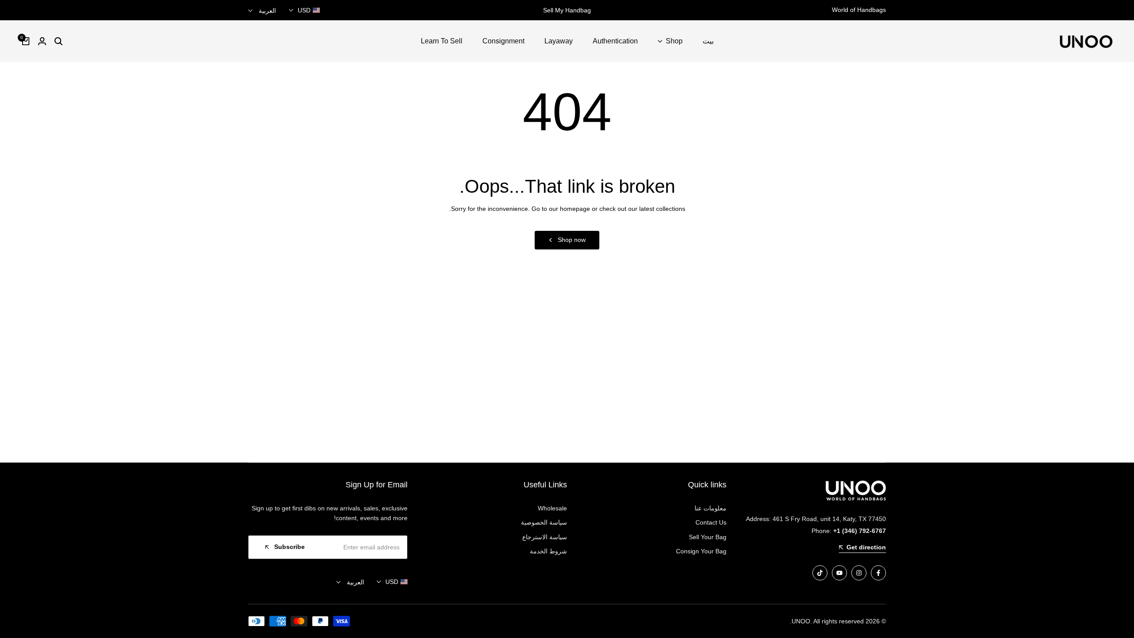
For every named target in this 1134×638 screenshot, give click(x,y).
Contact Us (710, 522)
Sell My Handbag (567, 10)
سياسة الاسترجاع (544, 537)
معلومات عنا (710, 508)
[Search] (58, 41)
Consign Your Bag (701, 551)
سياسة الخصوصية (544, 522)
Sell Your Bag (707, 537)
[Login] (42, 41)
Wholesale (552, 508)
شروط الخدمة (548, 551)
